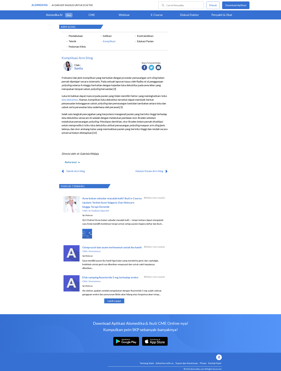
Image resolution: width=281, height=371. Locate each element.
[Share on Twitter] (151, 68)
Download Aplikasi (235, 5)
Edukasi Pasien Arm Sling (149, 171)
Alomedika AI (54, 15)
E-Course (157, 15)
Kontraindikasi (145, 35)
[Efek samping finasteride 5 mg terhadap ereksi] (71, 290)
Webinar (124, 15)
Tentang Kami (147, 363)
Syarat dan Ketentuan (186, 363)
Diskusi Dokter (189, 15)
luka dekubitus (70, 99)
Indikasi (107, 35)
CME (91, 15)
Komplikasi (109, 41)
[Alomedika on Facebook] (165, 357)
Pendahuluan (76, 35)
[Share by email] (158, 68)
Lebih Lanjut (114, 300)
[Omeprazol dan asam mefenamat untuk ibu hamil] (71, 260)
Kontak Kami (214, 363)
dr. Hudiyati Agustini (98, 210)
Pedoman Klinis (77, 46)
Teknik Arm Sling (75, 171)
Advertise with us (165, 363)
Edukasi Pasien (145, 41)
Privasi (203, 363)
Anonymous (94, 251)
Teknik (72, 41)
